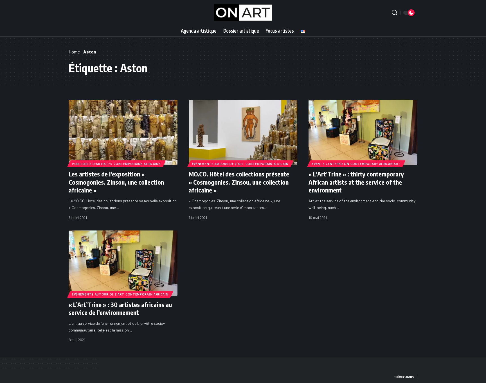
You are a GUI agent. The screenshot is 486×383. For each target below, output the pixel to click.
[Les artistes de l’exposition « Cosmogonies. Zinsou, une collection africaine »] (123, 132)
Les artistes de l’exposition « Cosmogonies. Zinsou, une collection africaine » (116, 182)
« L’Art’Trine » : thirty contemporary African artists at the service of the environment (356, 182)
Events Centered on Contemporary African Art (356, 163)
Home (74, 51)
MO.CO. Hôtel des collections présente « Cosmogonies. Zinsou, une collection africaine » (239, 182)
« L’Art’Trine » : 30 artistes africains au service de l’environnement (120, 309)
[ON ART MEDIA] (243, 12)
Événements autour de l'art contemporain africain (240, 163)
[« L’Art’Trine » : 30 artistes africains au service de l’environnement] (123, 263)
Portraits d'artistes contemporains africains (116, 163)
